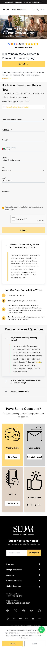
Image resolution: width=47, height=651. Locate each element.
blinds (38, 362)
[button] (23, 246)
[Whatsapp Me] (41, 630)
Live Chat (12, 457)
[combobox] (21, 119)
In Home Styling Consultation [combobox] (16, 107)
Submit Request (34, 457)
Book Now (23, 64)
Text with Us (12, 503)
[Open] (43, 119)
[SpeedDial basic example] (41, 629)
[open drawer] (8, 9)
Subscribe (34, 552)
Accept (12, 644)
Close (35, 644)
